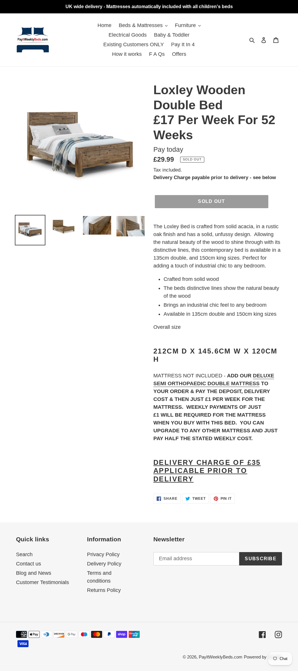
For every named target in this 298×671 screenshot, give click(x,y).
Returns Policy (104, 590)
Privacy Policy (103, 554)
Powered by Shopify (263, 656)
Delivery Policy (104, 564)
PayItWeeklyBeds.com (220, 656)
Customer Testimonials (42, 582)
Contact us (28, 564)
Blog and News (33, 573)
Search (24, 554)
